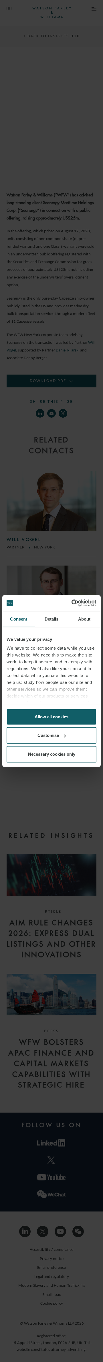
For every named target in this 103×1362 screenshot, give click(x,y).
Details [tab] (52, 618)
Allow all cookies (51, 716)
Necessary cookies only (51, 753)
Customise (48, 735)
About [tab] (84, 618)
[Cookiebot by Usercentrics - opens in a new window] (72, 603)
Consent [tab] (18, 618)
